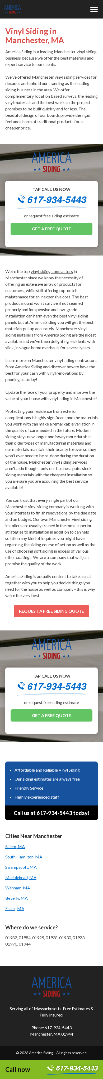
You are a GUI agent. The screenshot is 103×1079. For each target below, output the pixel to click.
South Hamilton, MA (23, 856)
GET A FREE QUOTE (51, 228)
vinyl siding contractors (52, 271)
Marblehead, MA (20, 877)
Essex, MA (14, 908)
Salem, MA (15, 846)
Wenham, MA (17, 887)
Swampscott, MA (21, 867)
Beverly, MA (16, 898)
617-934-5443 (56, 200)
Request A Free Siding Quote (51, 611)
